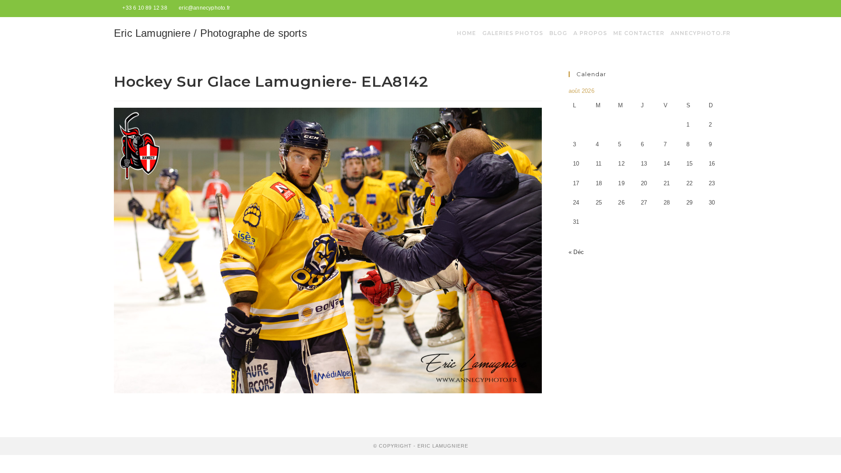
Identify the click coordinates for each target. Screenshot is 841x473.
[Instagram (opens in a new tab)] (723, 8)
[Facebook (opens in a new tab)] (715, 8)
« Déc (576, 252)
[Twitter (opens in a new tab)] (704, 8)
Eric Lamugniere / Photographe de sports (210, 33)
